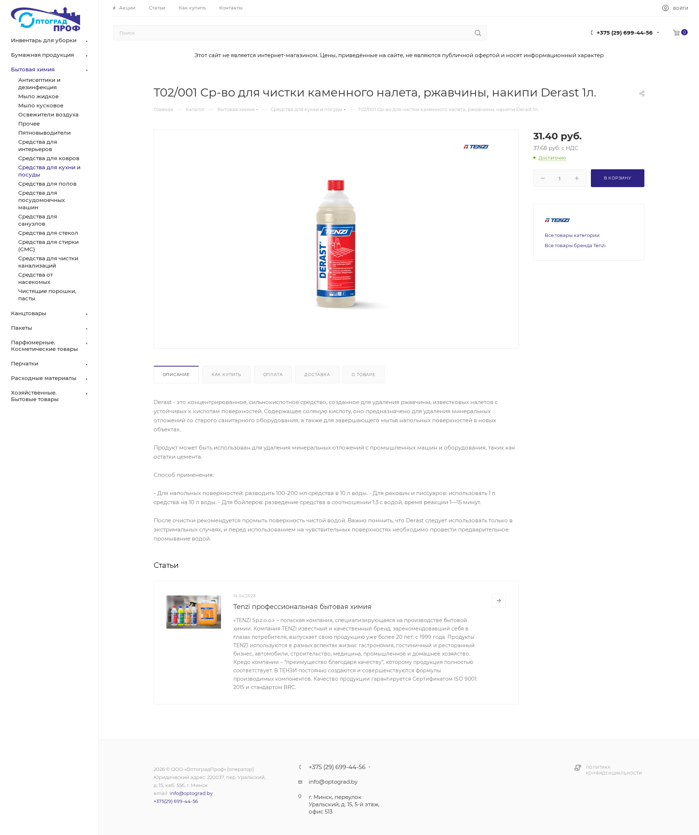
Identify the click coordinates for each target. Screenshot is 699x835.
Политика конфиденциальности (614, 770)
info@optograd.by (191, 793)
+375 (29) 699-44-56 (625, 32)
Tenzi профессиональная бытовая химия (302, 607)
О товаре (363, 374)
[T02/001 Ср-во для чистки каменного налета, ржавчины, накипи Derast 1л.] (336, 242)
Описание (176, 374)
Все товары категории (572, 235)
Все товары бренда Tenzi (575, 245)
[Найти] (478, 32)
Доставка (317, 374)
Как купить (226, 374)
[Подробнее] (499, 601)
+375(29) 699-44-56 (176, 801)
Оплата (273, 374)
